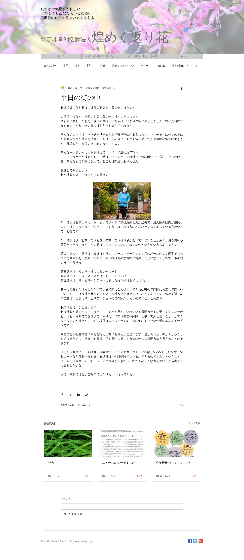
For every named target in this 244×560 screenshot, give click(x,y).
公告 (51, 463)
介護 (102, 65)
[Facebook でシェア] (62, 394)
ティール (146, 65)
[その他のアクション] (181, 88)
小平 (65, 65)
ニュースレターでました (118, 463)
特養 (77, 65)
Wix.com (89, 541)
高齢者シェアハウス (123, 65)
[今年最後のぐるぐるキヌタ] (176, 443)
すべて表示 (194, 423)
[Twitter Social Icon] (195, 541)
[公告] (68, 443)
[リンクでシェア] (86, 394)
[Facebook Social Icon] (190, 541)
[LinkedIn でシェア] (78, 394)
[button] (195, 65)
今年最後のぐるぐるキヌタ (174, 463)
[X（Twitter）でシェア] (70, 394)
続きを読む (178, 65)
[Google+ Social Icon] (201, 541)
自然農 (161, 65)
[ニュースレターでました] (122, 443)
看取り (90, 65)
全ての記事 (50, 65)
